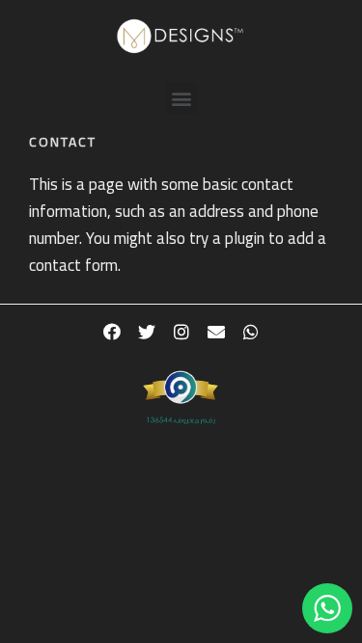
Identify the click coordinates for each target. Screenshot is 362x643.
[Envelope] (216, 331)
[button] (181, 98)
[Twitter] (146, 331)
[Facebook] (112, 331)
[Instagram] (181, 331)
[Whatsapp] (251, 331)
